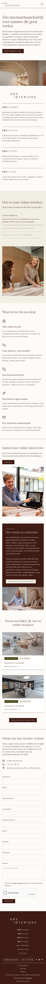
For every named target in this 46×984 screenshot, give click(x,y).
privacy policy (17, 883)
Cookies (23, 972)
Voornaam (6, 777)
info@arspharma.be (14, 761)
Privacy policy (23, 965)
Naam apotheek (8, 798)
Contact (8, 462)
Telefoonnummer (8, 820)
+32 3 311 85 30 (13, 764)
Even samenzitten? (13, 51)
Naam (4, 787)
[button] (41, 4)
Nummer (5, 842)
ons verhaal (23, 945)
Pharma (23, 930)
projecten (23, 949)
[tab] (23, 218)
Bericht (5, 863)
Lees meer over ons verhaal (21, 581)
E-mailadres (7, 809)
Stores (23, 941)
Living (23, 934)
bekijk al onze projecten (23, 720)
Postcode (6, 852)
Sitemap (23, 968)
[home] (11, 4)
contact (23, 953)
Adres (4, 831)
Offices (23, 938)
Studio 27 (29, 978)
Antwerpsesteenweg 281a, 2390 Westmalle (24, 768)
